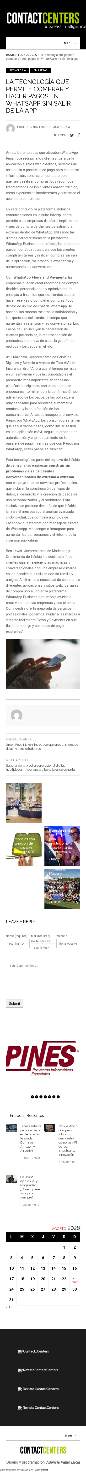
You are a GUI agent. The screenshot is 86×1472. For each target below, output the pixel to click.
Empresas (41, 70)
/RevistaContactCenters (40, 1370)
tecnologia (27, 55)
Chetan (24, 1470)
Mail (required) (40, 936)
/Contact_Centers (35, 1351)
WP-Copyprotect (39, 1470)
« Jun (9, 1307)
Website (61, 936)
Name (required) (16, 936)
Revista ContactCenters (41, 1389)
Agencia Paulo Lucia (63, 1462)
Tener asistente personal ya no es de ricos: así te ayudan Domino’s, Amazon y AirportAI (30, 1138)
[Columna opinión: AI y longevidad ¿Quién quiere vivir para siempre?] (11, 1178)
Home (10, 55)
